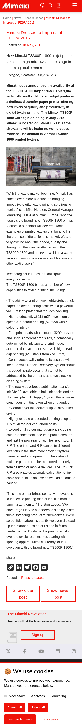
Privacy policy (49, 719)
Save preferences (20, 719)
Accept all (15, 707)
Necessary (16, 696)
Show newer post (58, 593)
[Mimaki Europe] (8, 651)
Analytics (37, 696)
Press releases (33, 18)
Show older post (23, 593)
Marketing (58, 696)
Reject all (38, 707)
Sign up (38, 635)
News (17, 18)
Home (7, 18)
